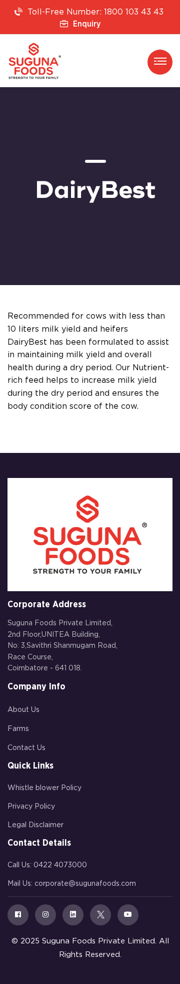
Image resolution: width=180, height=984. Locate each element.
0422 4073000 (60, 865)
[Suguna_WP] (35, 61)
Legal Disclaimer (36, 825)
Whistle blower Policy (45, 788)
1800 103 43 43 (134, 12)
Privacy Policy (31, 807)
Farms (18, 729)
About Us (24, 710)
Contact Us (27, 748)
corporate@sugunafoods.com (85, 884)
